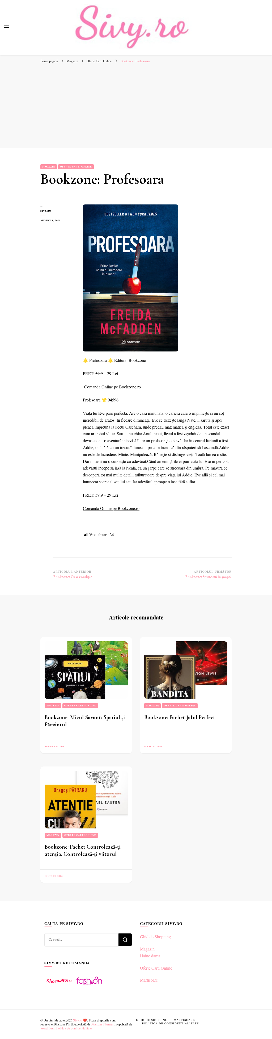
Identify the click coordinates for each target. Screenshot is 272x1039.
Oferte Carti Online (76, 166)
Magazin (48, 166)
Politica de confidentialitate (74, 1028)
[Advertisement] (136, 106)
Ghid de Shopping (155, 936)
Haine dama (150, 955)
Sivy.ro (45, 210)
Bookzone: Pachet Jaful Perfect (179, 717)
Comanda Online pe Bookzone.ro (112, 386)
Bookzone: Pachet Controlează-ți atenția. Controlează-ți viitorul (83, 850)
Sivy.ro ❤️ (80, 1020)
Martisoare (149, 980)
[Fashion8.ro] (89, 987)
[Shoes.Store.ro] (59, 987)
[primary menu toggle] (6, 27)
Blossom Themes (102, 1024)
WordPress (47, 1028)
